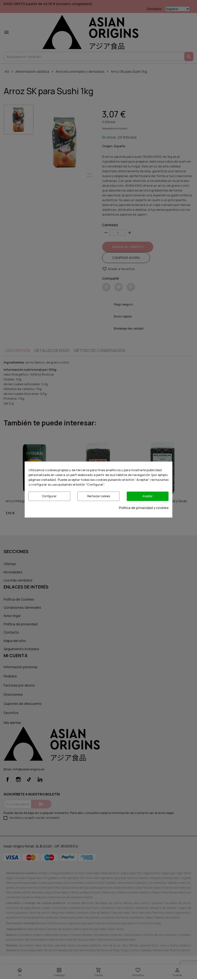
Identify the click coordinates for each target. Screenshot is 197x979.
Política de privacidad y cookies (144, 507)
